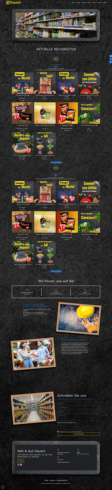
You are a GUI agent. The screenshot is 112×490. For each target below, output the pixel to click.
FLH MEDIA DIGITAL (66, 483)
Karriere (99, 2)
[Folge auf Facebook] (110, 59)
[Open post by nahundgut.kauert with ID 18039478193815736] (89, 83)
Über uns (78, 2)
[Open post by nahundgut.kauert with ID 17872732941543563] (45, 113)
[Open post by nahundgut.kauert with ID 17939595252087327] (23, 83)
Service (89, 2)
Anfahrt (21, 460)
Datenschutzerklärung (68, 431)
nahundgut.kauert (22, 73)
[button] (3, 487)
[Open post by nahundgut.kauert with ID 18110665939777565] (23, 143)
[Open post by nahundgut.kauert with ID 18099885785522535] (89, 113)
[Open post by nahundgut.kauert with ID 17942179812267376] (67, 83)
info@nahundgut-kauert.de (56, 294)
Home (73, 2)
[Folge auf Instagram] (110, 62)
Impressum (52, 480)
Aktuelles (94, 2)
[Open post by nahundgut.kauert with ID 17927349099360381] (45, 143)
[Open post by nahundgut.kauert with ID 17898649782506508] (67, 113)
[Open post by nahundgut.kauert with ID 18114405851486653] (23, 113)
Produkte (84, 2)
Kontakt (104, 2)
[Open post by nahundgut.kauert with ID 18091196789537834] (45, 83)
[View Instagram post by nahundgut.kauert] (32, 92)
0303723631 (56, 292)
